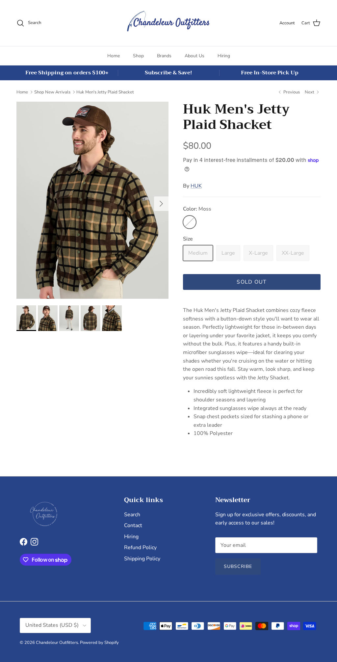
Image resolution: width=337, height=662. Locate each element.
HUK (196, 186)
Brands (164, 56)
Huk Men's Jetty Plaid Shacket (105, 92)
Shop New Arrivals (52, 92)
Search (132, 514)
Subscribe (238, 566)
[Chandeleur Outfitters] (168, 23)
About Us (194, 56)
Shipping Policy (142, 558)
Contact (133, 525)
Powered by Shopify (99, 643)
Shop (138, 56)
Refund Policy (140, 547)
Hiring (224, 56)
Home (113, 56)
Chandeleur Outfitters (57, 643)
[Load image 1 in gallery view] (92, 200)
